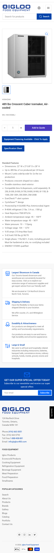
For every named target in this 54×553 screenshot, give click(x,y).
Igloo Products (9, 455)
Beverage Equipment (11, 470)
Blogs (4, 513)
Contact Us (7, 524)
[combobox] (27, 16)
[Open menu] (48, 8)
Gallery (5, 509)
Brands (5, 506)
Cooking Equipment (11, 462)
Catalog (5, 517)
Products (6, 502)
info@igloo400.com (17, 441)
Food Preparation (10, 477)
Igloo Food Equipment (30, 545)
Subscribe (44, 393)
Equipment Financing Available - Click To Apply (25, 139)
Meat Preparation (10, 473)
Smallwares (7, 481)
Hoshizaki (6, 99)
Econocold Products (11, 459)
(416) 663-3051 (15, 431)
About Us (6, 498)
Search (46, 16)
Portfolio (6, 520)
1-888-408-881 (16, 438)
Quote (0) (52, 412)
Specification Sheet (13, 148)
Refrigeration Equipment (13, 466)
